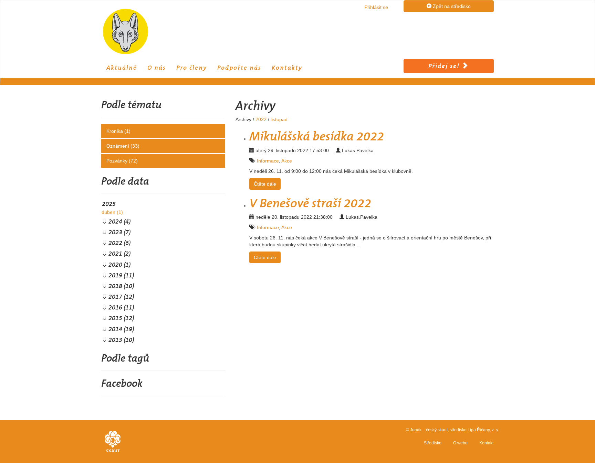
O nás (156, 67)
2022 (261, 119)
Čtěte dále (265, 184)
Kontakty (287, 67)
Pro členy (191, 67)
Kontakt (486, 443)
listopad (279, 119)
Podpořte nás (239, 67)
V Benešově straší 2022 (310, 203)
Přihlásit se (376, 7)
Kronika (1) (118, 131)
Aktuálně (121, 67)
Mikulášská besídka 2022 (316, 136)
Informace (268, 161)
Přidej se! (445, 66)
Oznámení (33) (122, 146)
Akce (286, 161)
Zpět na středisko (451, 6)
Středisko (432, 443)
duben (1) (112, 212)
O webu (460, 443)
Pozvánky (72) (122, 161)
